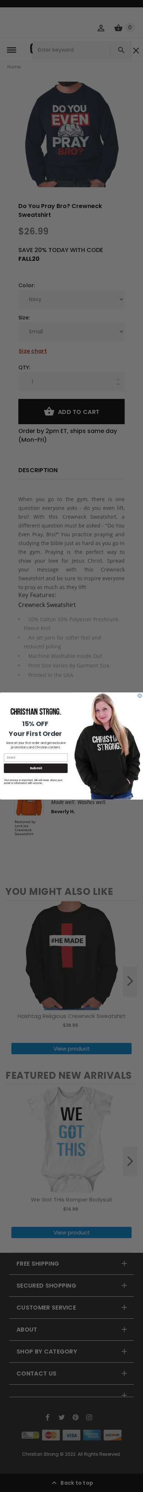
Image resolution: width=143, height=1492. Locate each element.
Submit (36, 768)
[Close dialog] (140, 695)
